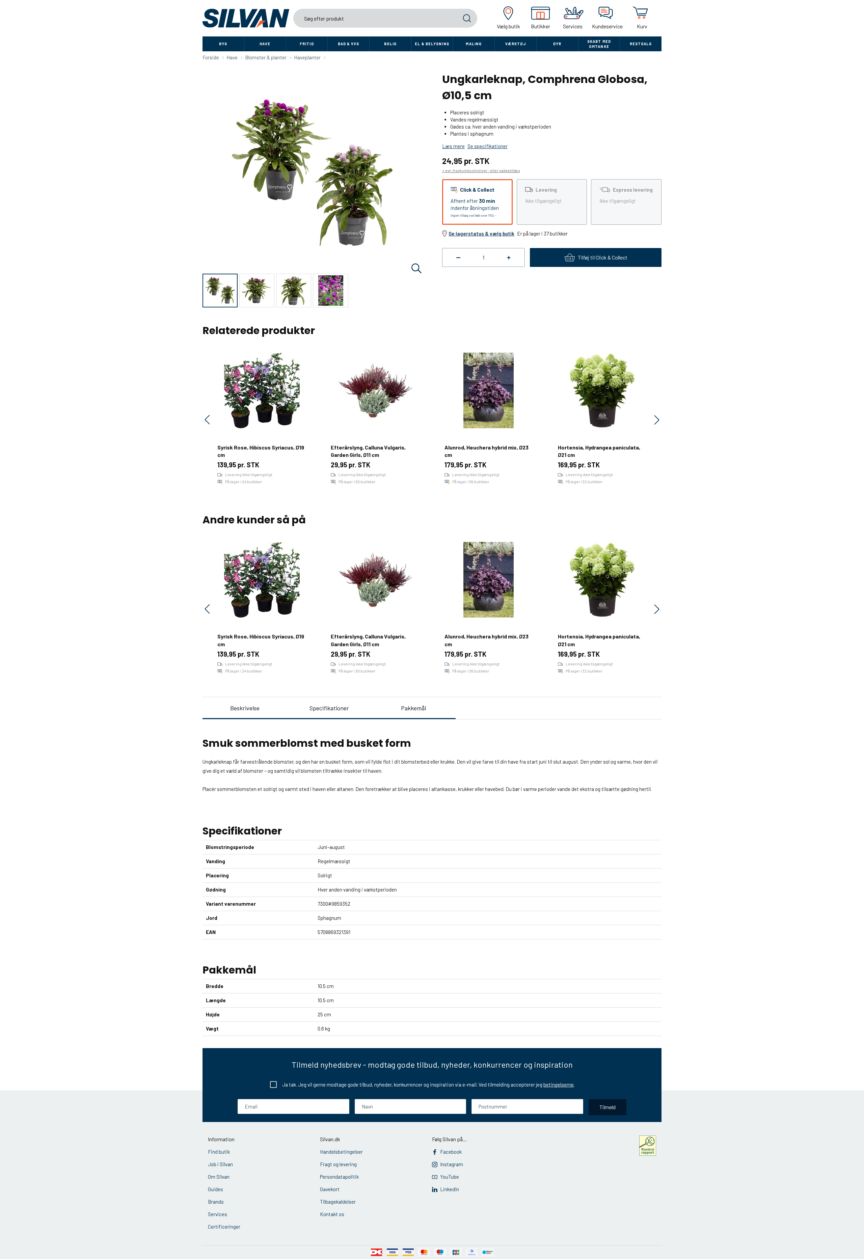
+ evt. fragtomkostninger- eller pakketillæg (481, 170)
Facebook (451, 1152)
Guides (215, 1189)
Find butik (219, 1152)
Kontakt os (332, 1214)
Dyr (557, 44)
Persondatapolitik (339, 1177)
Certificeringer (224, 1227)
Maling (474, 44)
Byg (223, 44)
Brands (216, 1202)
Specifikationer (329, 708)
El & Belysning (432, 44)
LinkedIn (449, 1189)
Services (217, 1214)
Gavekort (330, 1189)
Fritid (307, 44)
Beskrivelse (245, 708)
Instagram (451, 1164)
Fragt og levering (338, 1164)
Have (265, 44)
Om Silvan (219, 1177)
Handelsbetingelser (341, 1152)
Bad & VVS (348, 44)
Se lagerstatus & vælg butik (481, 233)
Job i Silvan (220, 1164)
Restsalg (641, 44)
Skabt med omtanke (599, 44)
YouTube (449, 1177)
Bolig (390, 44)
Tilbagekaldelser (338, 1202)
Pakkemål (413, 708)
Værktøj (515, 44)
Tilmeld (607, 1107)
